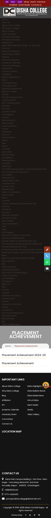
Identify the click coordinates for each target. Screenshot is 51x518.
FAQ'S (4, 80)
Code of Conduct (10, 275)
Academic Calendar (11, 62)
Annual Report (8, 278)
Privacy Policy (16, 515)
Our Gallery (7, 175)
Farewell (5, 200)
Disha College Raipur (11, 324)
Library (26, 2)
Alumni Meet (7, 123)
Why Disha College (10, 28)
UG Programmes (9, 83)
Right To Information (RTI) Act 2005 (18, 258)
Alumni (33, 2)
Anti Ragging (7, 114)
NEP (7, 2)
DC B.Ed (5, 290)
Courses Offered (9, 71)
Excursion (6, 212)
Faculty (5, 94)
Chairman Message (11, 37)
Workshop (6, 209)
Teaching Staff (9, 100)
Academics (7, 42)
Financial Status (9, 315)
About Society (8, 31)
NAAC (13, 2)
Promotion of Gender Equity (14, 272)
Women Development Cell (14, 246)
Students (6, 106)
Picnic (4, 198)
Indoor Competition (11, 192)
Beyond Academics (11, 51)
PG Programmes (9, 85)
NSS (3, 264)
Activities (6, 163)
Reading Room (8, 160)
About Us (6, 22)
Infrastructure (8, 298)
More (4, 255)
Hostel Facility (8, 154)
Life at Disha (33, 400)
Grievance (41, 2)
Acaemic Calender (10, 409)
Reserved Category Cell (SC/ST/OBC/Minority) (23, 252)
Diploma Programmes (12, 88)
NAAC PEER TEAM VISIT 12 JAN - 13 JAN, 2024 (21, 45)
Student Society (9, 111)
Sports (5, 146)
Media (30, 409)
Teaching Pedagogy (11, 65)
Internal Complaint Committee (16, 235)
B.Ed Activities (8, 318)
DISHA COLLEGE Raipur (35, 507)
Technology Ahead (10, 54)
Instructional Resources (12, 313)
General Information (11, 295)
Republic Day (8, 189)
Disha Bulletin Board (36, 391)
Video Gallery (33, 414)
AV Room (6, 134)
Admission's (7, 68)
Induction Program (10, 215)
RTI (3, 405)
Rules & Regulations (11, 77)
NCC (4, 287)
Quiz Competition (10, 223)
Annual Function (9, 218)
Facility (5, 129)
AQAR (20, 2)
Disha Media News (35, 395)
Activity (5, 117)
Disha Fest (6, 166)
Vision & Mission (9, 34)
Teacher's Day (8, 183)
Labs (4, 143)
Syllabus (5, 57)
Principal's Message (10, 39)
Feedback (13, 5)
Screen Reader (24, 5)
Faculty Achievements (12, 97)
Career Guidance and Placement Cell (19, 203)
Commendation (9, 126)
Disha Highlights (34, 386)
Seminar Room (8, 137)
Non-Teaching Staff (11, 103)
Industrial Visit (8, 177)
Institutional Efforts (10, 269)
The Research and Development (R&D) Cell (22, 244)
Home (4, 19)
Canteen (6, 149)
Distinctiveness (9, 267)
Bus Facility (7, 152)
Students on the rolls (11, 304)
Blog (4, 395)
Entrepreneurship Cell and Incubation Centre (22, 249)
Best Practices (8, 261)
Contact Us (37, 5)
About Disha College (11, 25)
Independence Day (10, 180)
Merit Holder (32, 405)
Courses (5, 292)
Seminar (6, 206)
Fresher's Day (8, 186)
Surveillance (7, 157)
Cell (3, 226)
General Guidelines (10, 60)
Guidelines (6, 74)
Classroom (7, 131)
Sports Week (7, 221)
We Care (6, 108)
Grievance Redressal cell (13, 238)
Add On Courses (9, 91)
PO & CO (6, 48)
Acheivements (8, 120)
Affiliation (6, 400)
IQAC (4, 229)
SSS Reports (7, 281)
